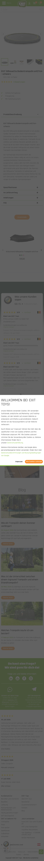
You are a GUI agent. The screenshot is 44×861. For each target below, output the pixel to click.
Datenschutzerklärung (15, 443)
